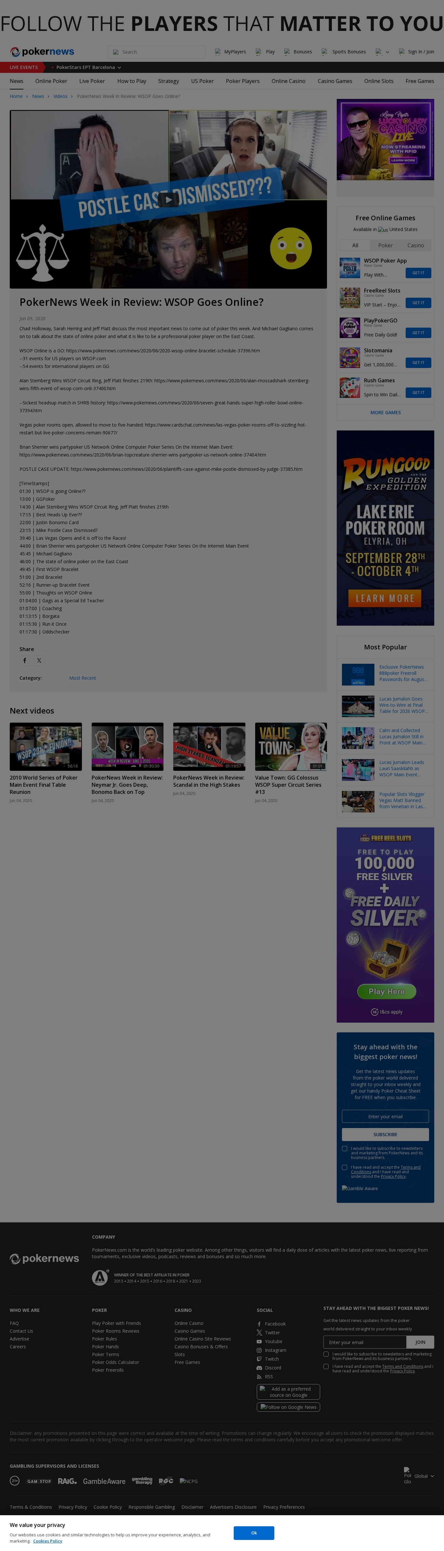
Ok (254, 1533)
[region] (222, 1533)
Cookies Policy (47, 1541)
